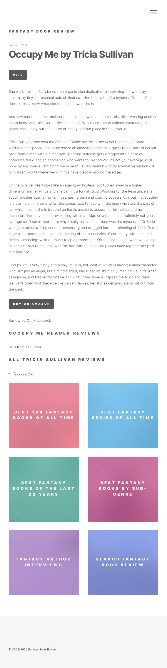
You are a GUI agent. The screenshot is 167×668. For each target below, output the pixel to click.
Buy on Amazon (31, 303)
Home (13, 45)
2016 (24, 45)
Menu (153, 12)
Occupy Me (23, 373)
